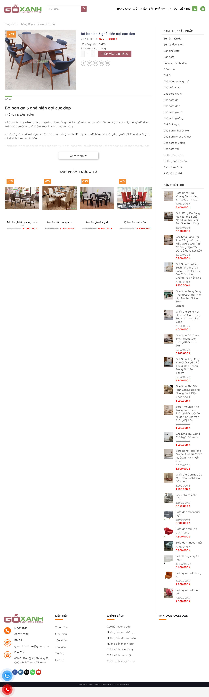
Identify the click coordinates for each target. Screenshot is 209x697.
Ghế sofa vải (171, 148)
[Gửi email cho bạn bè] (95, 63)
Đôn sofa (169, 69)
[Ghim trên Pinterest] (101, 63)
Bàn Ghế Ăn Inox (173, 44)
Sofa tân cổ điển (173, 173)
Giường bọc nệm (173, 155)
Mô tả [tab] (8, 99)
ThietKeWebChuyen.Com (102, 684)
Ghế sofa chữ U (173, 93)
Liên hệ (185, 8)
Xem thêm (77, 155)
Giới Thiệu (140, 8)
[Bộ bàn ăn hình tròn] (134, 198)
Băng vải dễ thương (175, 63)
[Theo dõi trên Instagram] (21, 672)
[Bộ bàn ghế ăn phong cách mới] (22, 198)
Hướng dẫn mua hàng (120, 632)
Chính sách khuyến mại (121, 661)
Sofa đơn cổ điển (174, 167)
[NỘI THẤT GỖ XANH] (22, 9)
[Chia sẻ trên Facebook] (83, 63)
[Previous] (5, 205)
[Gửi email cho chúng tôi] (26, 672)
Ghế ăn (168, 75)
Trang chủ (123, 8)
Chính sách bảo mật (119, 655)
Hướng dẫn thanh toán (120, 643)
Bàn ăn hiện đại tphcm (59, 222)
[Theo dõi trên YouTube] (38, 672)
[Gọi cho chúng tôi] (32, 672)
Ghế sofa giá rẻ (173, 112)
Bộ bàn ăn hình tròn (134, 222)
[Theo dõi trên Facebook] (15, 672)
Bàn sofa (169, 56)
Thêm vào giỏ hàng (114, 53)
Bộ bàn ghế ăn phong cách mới (22, 224)
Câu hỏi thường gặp (119, 626)
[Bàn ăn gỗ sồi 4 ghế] (97, 198)
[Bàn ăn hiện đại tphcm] (59, 198)
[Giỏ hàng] (202, 9)
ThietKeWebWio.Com (122, 684)
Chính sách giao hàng (120, 649)
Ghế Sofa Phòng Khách (178, 136)
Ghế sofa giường (174, 118)
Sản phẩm (156, 8)
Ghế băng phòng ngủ (176, 81)
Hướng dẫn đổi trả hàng (121, 638)
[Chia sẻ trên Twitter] (89, 63)
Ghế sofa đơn (172, 105)
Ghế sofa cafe (172, 87)
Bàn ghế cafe (171, 50)
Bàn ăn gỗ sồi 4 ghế (97, 222)
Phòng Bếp (26, 24)
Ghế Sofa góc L (173, 124)
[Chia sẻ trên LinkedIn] (107, 63)
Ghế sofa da (171, 99)
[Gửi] (84, 9)
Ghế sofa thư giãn (174, 142)
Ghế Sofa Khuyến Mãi (176, 130)
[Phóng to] (9, 85)
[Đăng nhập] (194, 9)
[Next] (151, 205)
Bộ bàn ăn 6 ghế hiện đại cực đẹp (27, 122)
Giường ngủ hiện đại (175, 161)
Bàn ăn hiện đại (46, 24)
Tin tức (172, 8)
